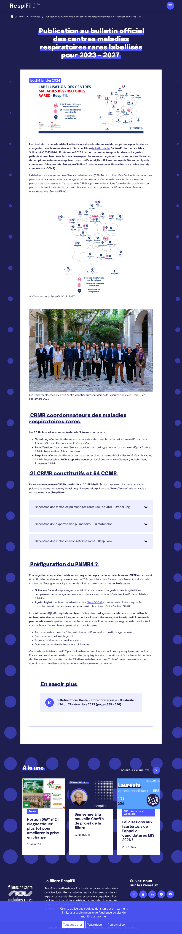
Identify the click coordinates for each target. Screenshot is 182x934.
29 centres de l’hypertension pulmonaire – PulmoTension (73, 524)
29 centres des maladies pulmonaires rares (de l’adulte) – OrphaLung (82, 507)
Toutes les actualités (135, 770)
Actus (22, 16)
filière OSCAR (95, 602)
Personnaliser (117, 924)
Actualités (35, 16)
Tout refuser (95, 924)
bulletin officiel (101, 148)
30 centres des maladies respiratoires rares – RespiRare (73, 541)
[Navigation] (170, 5)
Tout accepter (72, 924)
